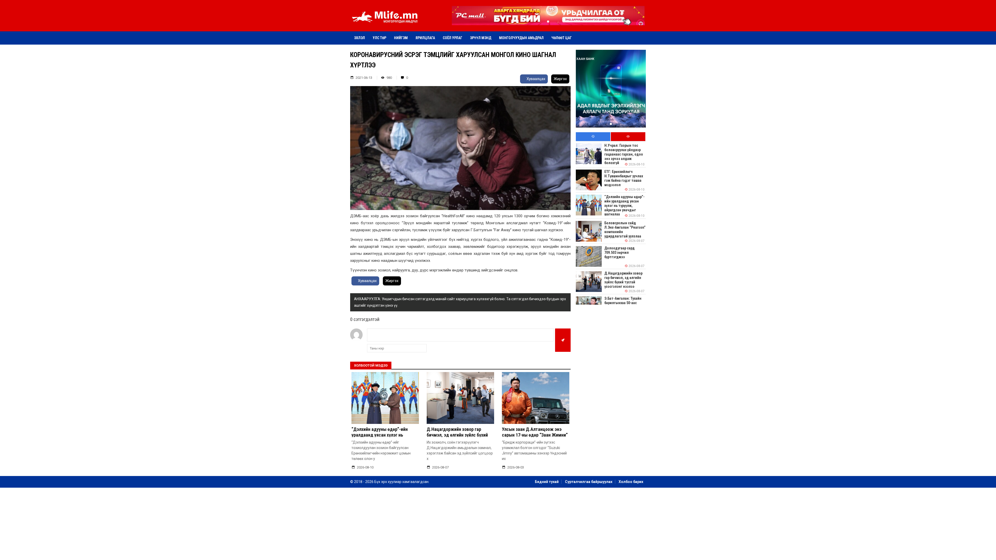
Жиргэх (560, 78)
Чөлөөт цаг (561, 38)
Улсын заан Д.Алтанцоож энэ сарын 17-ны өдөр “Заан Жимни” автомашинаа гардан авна (535, 434)
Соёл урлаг (452, 38)
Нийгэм (401, 38)
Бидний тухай (547, 482)
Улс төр (379, 38)
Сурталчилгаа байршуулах (588, 482)
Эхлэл (359, 38)
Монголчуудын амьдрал (521, 38)
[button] (548, 21)
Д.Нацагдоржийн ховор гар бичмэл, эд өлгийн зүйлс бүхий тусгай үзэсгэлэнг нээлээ (457, 434)
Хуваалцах (535, 78)
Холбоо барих (631, 482)
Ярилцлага (425, 38)
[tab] (593, 136)
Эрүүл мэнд (480, 38)
